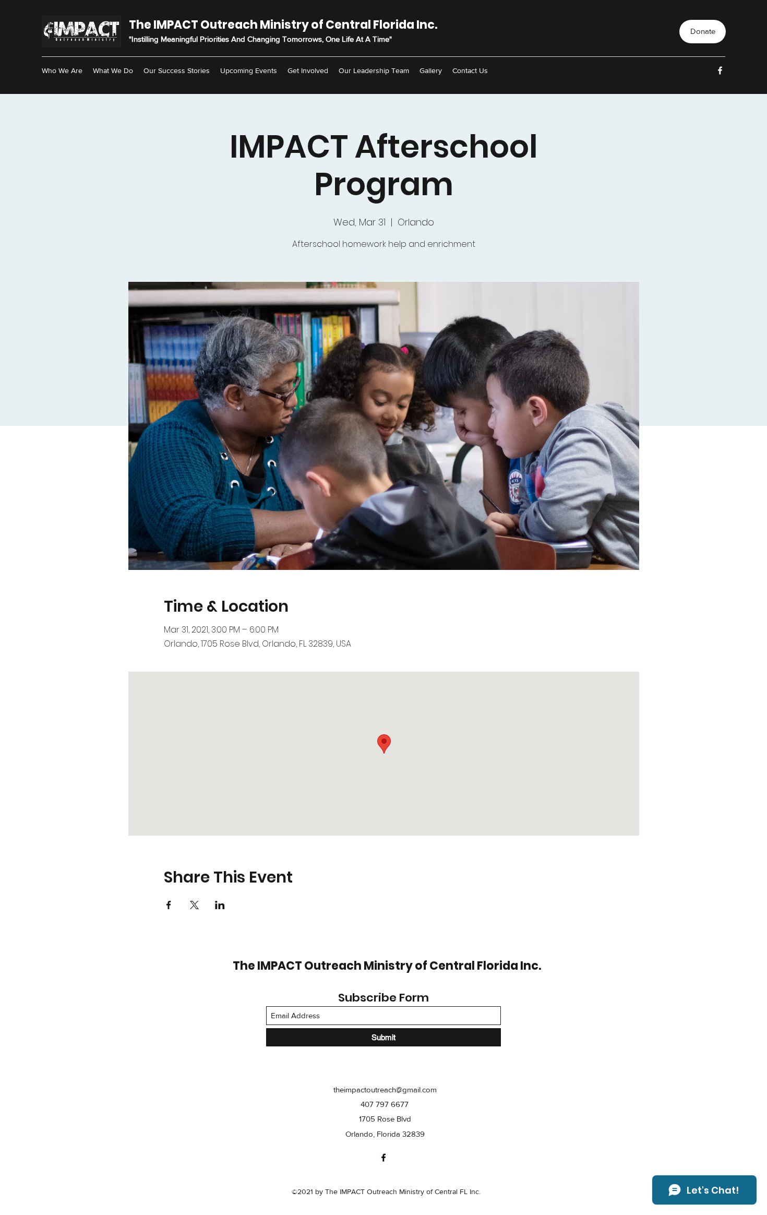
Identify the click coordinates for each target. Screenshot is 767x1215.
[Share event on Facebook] (169, 905)
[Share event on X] (194, 905)
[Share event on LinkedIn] (220, 905)
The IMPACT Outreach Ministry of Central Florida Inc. (283, 25)
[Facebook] (720, 70)
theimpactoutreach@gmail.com (385, 1089)
